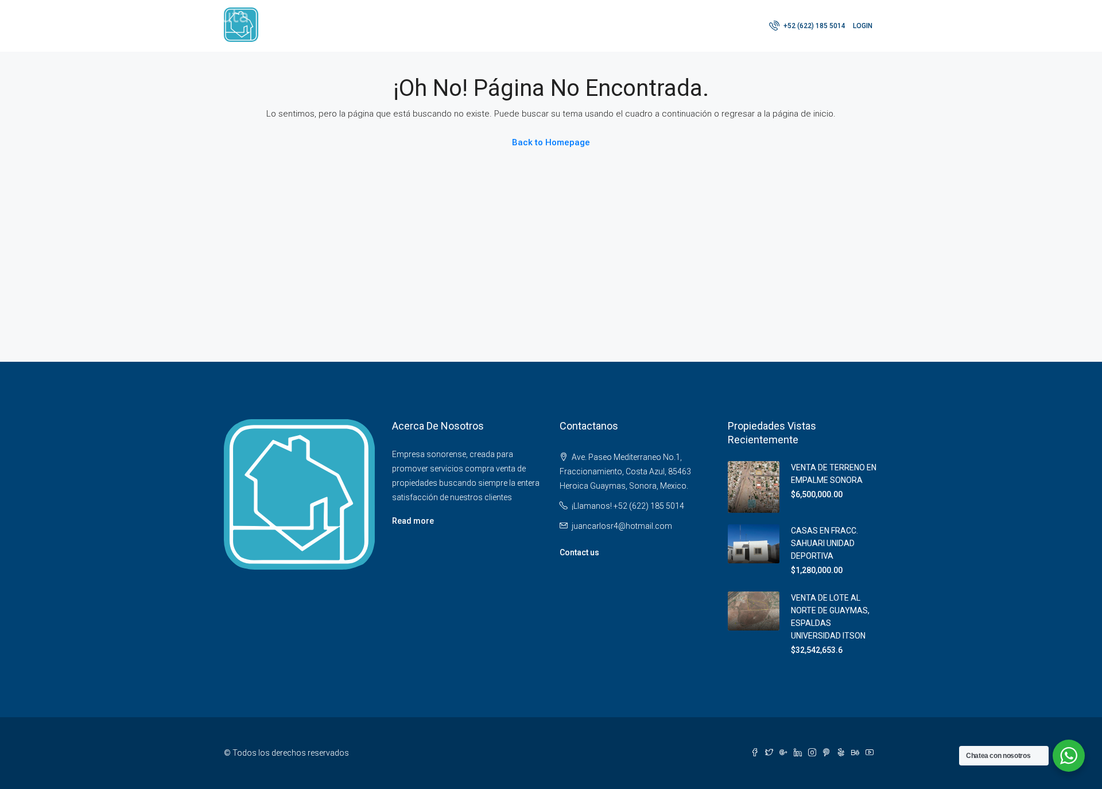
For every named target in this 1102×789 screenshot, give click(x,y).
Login (862, 26)
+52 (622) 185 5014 (813, 26)
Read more (413, 520)
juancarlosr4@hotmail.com (622, 526)
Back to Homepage (551, 142)
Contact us (579, 552)
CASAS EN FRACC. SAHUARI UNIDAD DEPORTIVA (824, 543)
